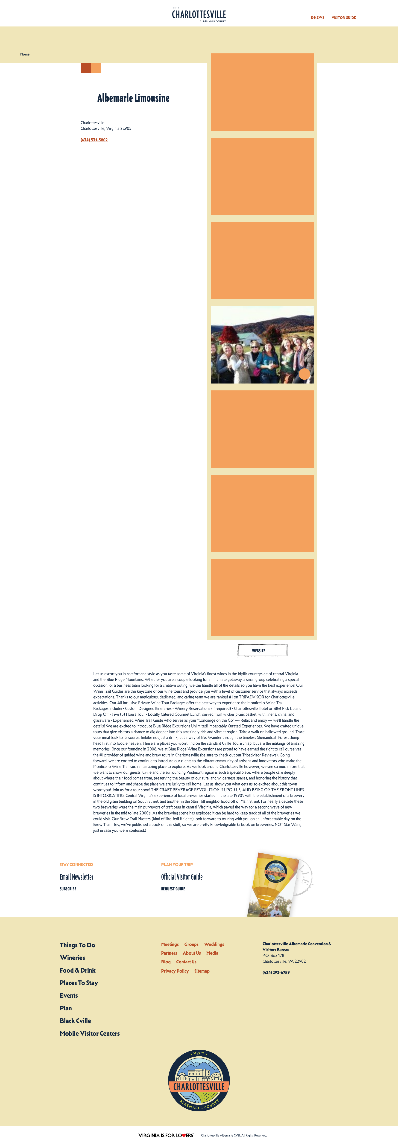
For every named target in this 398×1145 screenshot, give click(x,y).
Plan (66, 1008)
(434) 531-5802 (94, 139)
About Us (192, 953)
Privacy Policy (175, 971)
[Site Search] (366, 13)
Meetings (170, 944)
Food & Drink (78, 970)
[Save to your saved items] (96, 68)
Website (258, 651)
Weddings (214, 944)
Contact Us (186, 962)
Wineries (72, 958)
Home (24, 54)
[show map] (86, 68)
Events (69, 995)
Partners (169, 953)
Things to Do (77, 945)
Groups (191, 944)
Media (212, 953)
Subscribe (68, 889)
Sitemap (202, 971)
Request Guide (173, 889)
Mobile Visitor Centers (90, 1033)
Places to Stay (79, 983)
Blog (166, 962)
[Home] (199, 14)
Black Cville (75, 1021)
